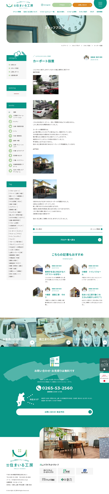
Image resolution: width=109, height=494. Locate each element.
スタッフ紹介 (83, 12)
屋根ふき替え (13, 260)
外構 (17, 258)
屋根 (19, 212)
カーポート (12, 231)
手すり (18, 263)
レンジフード (19, 244)
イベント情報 (17, 12)
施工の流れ (60, 12)
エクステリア (13, 228)
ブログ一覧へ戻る (67, 239)
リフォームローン (14, 191)
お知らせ (13, 65)
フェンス (11, 239)
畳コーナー (12, 196)
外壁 (21, 193)
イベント (20, 225)
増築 (17, 255)
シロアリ (21, 217)
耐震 (14, 204)
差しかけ (12, 215)
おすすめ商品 (13, 217)
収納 (10, 204)
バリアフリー (13, 207)
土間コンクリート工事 (15, 252)
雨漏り (11, 276)
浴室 (14, 268)
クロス (19, 201)
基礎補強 (12, 255)
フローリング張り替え (15, 242)
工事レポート (15, 72)
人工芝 (11, 250)
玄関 (17, 193)
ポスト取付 (39, 229)
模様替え (20, 196)
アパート (11, 193)
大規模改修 (12, 225)
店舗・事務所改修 (14, 220)
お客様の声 (14, 75)
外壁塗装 (12, 258)
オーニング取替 (95, 229)
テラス (19, 233)
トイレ (11, 236)
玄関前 (19, 271)
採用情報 (99, 12)
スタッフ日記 (14, 68)
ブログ (92, 12)
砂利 (10, 274)
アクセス (62, 5)
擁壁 (10, 266)
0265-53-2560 (57, 388)
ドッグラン (17, 236)
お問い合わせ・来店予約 (54, 412)
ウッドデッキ (13, 212)
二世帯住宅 (19, 247)
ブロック (11, 244)
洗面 (10, 268)
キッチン (19, 231)
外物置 (17, 199)
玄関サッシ (12, 271)
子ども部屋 (12, 201)
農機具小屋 (12, 209)
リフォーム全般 (13, 223)
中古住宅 (12, 247)
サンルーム (12, 233)
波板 (20, 266)
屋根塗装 (12, 263)
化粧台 (17, 250)
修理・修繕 (19, 215)
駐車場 (11, 199)
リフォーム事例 (71, 12)
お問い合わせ (82, 5)
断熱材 (15, 266)
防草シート (16, 274)
